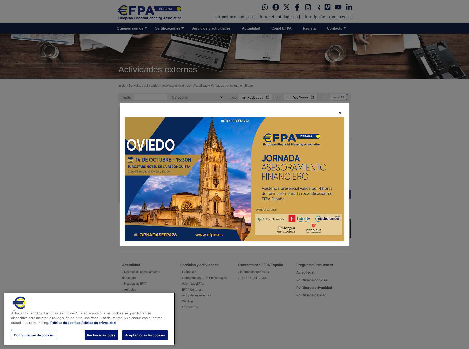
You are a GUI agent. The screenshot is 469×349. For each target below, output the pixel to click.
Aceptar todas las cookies (145, 335)
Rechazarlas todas (101, 335)
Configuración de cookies (34, 335)
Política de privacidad (98, 323)
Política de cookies (65, 323)
